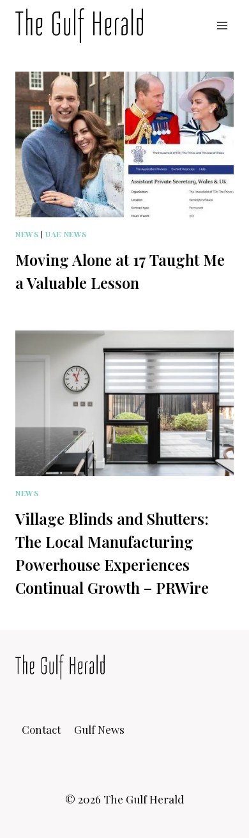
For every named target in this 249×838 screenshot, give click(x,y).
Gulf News (99, 729)
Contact (41, 729)
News (26, 234)
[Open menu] (222, 25)
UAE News (66, 234)
